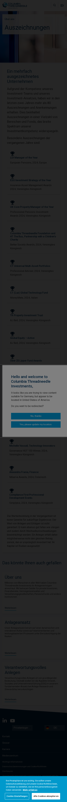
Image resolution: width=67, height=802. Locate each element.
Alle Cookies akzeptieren (46, 796)
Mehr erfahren (30, 790)
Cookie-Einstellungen (17, 796)
